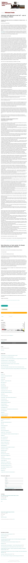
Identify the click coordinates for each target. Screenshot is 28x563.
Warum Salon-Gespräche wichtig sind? (5, 463)
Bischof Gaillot (3, 384)
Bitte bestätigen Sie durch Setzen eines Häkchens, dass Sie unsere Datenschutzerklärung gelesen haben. (13, 488)
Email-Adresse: (6, 482)
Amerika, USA (2, 377)
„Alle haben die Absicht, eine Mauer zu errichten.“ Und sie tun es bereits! (10, 363)
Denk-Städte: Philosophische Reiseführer (6, 392)
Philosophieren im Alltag (4, 448)
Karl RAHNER (3, 427)
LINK (1, 501)
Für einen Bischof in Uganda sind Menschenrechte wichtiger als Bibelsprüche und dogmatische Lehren (13, 368)
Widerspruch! (2, 470)
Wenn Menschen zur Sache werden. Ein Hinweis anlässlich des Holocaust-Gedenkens (13, 245)
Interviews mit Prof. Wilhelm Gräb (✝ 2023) (6, 312)
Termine (18, 300)
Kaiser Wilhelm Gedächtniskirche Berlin (6, 422)
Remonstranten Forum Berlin (4, 453)
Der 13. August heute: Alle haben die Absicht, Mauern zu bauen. (10, 495)
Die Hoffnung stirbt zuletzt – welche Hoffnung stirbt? (8, 360)
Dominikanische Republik (4, 400)
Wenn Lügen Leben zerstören (4, 365)
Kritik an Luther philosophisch (4, 430)
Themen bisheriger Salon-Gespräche (5, 458)
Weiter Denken (3, 468)
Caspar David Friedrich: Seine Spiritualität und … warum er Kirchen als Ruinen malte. (11, 545)
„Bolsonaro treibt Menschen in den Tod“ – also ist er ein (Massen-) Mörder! (13, 16)
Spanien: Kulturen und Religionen (5, 455)
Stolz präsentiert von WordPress (14, 560)
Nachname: (6, 479)
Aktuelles (2, 374)
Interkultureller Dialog (3, 415)
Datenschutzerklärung (3, 535)
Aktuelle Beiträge (4, 309)
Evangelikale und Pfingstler (4, 405)
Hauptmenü (14, 10)
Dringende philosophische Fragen (5, 402)
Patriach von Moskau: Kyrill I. (4, 442)
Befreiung (2, 379)
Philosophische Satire (3, 450)
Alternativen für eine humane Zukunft (11, 300)
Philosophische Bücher (4, 387)
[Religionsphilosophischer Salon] (13, 8)
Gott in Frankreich (3, 410)
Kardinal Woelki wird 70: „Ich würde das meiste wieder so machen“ (9, 355)
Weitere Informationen (4, 499)
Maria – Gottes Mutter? (4, 437)
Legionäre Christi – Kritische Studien (5, 432)
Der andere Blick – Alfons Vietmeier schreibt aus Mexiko (8, 397)
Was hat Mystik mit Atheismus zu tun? (6, 465)
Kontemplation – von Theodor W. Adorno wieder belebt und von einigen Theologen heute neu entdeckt (14, 358)
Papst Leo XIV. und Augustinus (5, 440)
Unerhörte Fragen (4, 305)
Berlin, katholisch (3, 382)
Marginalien (2, 435)
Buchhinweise (2, 537)
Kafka (1, 420)
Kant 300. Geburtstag (3, 425)
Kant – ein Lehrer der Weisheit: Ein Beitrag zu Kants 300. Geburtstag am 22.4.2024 (11, 555)
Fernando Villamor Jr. (17, 561)
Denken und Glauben (3, 395)
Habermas (2, 412)
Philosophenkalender (3, 445)
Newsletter (10, 335)
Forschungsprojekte (3, 407)
